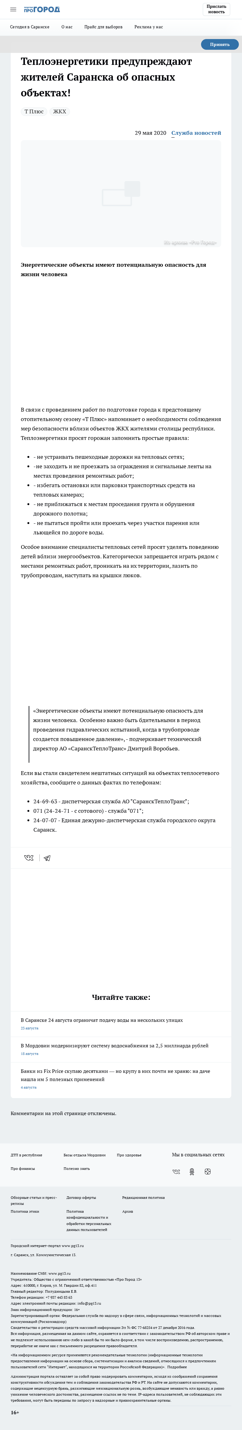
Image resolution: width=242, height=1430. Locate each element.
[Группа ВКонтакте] (176, 1171)
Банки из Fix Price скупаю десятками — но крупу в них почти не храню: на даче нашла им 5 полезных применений (115, 1079)
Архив (127, 1211)
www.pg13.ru (73, 1245)
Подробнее (177, 1366)
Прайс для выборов (103, 27)
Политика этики (25, 1211)
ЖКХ (59, 111)
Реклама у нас (149, 27)
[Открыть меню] (13, 9)
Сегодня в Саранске (29, 27)
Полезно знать (77, 1168)
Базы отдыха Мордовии (85, 1155)
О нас (66, 27)
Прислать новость (216, 9)
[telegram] (49, 857)
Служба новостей (196, 132)
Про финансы (23, 1168)
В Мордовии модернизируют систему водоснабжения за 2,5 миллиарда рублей (115, 1049)
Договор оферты (81, 1197)
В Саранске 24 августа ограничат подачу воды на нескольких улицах (102, 1023)
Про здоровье (129, 1155)
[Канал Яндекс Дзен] (208, 1171)
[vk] (29, 857)
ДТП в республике (26, 1155)
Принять (220, 44)
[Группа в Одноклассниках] (192, 1171)
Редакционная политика (143, 1197)
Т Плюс (34, 111)
